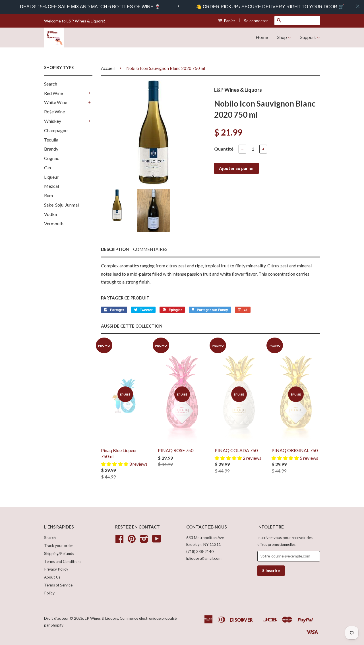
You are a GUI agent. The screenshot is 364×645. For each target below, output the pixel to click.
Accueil (108, 68)
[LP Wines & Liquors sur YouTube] (156, 540)
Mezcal (51, 186)
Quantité (223, 148)
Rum (48, 195)
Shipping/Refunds (59, 553)
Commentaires (150, 249)
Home (262, 37)
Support (308, 37)
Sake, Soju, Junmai (61, 204)
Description (115, 249)
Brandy (51, 148)
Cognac (51, 158)
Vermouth (53, 223)
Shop (282, 37)
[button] (115, 464)
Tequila (51, 139)
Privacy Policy (56, 569)
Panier (229, 20)
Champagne (55, 130)
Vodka (50, 214)
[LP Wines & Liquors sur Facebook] (119, 540)
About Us (52, 577)
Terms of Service (58, 585)
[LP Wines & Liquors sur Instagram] (144, 540)
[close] (358, 6)
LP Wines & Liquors (101, 618)
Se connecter (256, 20)
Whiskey (52, 121)
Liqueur (51, 177)
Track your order (58, 545)
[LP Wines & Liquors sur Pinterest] (131, 540)
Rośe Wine (54, 111)
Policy (49, 593)
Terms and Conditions (62, 561)
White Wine (55, 102)
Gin (47, 167)
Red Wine (53, 93)
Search (50, 83)
